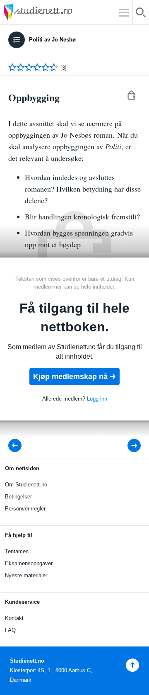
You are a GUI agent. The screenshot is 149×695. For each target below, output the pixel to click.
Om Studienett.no (26, 484)
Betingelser (18, 496)
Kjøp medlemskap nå (70, 376)
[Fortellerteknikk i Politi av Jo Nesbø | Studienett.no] (128, 445)
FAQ (10, 630)
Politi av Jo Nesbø (52, 39)
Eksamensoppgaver (29, 563)
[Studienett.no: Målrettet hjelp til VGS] (58, 12)
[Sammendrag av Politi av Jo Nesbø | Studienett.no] (17, 445)
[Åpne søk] (141, 13)
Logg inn (97, 399)
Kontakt (14, 618)
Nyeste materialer (26, 575)
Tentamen (17, 551)
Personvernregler (25, 508)
